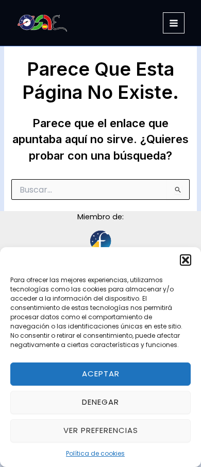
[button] (185, 260)
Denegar (100, 401)
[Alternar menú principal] (174, 23)
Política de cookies (95, 453)
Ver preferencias (100, 430)
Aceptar (101, 373)
